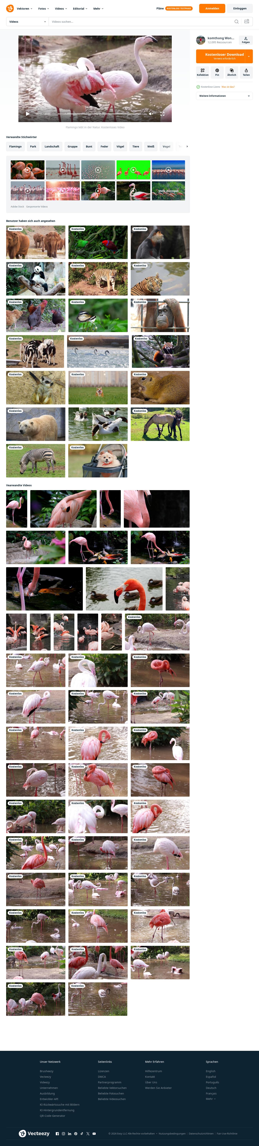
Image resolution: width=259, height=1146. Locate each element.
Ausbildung (47, 1093)
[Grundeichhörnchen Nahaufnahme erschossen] (160, 387)
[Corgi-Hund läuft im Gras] (98, 387)
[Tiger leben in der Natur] (98, 279)
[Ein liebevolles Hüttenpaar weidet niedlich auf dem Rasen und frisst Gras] (160, 424)
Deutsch (211, 1088)
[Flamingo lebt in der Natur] (98, 707)
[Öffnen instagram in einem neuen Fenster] (63, 1133)
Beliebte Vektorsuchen (112, 1088)
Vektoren (23, 8)
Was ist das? (228, 86)
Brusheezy (46, 1071)
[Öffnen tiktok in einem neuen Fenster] (81, 1133)
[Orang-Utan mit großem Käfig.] (160, 315)
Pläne (160, 8)
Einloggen (240, 8)
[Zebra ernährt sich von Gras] (35, 460)
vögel (120, 146)
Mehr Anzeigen (168, 191)
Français (211, 1093)
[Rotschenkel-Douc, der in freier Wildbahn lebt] (160, 242)
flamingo (15, 146)
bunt (89, 146)
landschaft (52, 146)
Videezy (45, 1082)
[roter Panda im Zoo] (161, 351)
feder (104, 146)
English (210, 1071)
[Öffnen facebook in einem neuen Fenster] (57, 1133)
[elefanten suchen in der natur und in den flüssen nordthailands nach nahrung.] (35, 242)
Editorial (78, 8)
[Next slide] (184, 146)
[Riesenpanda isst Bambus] (35, 279)
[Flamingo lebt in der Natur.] (157, 632)
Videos (59, 8)
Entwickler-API (49, 1099)
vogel (166, 146)
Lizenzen (103, 1071)
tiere (135, 146)
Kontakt (150, 1077)
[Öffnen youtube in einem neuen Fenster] (94, 1133)
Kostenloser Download (224, 56)
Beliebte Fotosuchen (111, 1093)
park (33, 146)
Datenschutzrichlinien (201, 1133)
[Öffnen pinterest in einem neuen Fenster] (75, 1133)
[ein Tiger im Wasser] (160, 279)
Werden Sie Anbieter (158, 1088)
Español (211, 1077)
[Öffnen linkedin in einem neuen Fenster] (69, 1133)
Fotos (42, 8)
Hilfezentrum (153, 1071)
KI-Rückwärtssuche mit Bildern (60, 1104)
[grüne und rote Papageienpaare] (98, 242)
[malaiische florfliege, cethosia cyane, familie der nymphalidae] (98, 315)
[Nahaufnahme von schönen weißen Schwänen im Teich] (98, 351)
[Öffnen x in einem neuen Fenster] (88, 1133)
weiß (150, 146)
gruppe (72, 146)
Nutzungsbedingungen (172, 1133)
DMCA (102, 1077)
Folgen (246, 42)
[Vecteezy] (10, 8)
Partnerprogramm (109, 1082)
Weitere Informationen (212, 95)
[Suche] (236, 21)
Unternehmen (49, 1088)
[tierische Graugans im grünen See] (98, 424)
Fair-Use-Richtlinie (227, 1133)
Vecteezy (45, 1077)
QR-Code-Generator (52, 1116)
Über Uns (151, 1082)
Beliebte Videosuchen (112, 1099)
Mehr (96, 8)
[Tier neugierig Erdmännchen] (35, 387)
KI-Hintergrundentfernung (57, 1110)
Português (212, 1082)
